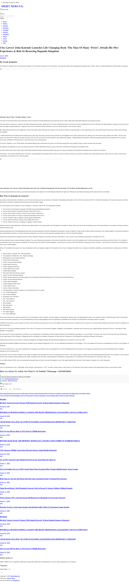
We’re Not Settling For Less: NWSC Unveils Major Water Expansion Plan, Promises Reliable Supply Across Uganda (39, 469)
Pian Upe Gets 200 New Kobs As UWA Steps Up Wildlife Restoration (23, 431)
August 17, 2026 (5, 463)
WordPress (16, 580)
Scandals (6, 30)
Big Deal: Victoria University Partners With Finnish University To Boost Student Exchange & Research (34, 403)
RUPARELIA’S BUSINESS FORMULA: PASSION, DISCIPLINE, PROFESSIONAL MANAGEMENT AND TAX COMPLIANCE (44, 412)
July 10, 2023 (4, 56)
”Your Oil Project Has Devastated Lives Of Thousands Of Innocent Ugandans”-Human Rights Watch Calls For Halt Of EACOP (37, 396)
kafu (1, 409)
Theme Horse (11, 578)
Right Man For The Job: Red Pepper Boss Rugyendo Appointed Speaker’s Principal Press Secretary (33, 479)
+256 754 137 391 (12, 381)
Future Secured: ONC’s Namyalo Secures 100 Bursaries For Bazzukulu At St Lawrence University (33, 497)
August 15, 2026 (5, 473)
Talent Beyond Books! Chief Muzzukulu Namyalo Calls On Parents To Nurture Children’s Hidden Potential (36, 488)
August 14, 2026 (5, 482)
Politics (5, 24)
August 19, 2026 (5, 435)
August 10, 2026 (5, 511)
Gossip (5, 41)
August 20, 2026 (5, 406)
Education (6, 34)
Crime (5, 39)
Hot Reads (3, 516)
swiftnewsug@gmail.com (11, 379)
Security (5, 32)
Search (2, 14)
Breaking (3, 399)
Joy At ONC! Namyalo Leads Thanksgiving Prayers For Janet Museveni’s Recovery (28, 459)
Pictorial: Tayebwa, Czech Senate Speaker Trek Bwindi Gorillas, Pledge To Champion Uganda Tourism (34, 507)
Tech (4, 43)
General (5, 26)
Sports (5, 36)
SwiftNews (3, 58)
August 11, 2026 (5, 501)
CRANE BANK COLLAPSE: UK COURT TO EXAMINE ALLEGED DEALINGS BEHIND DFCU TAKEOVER (38, 422)
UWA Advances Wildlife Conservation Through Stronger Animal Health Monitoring (28, 450)
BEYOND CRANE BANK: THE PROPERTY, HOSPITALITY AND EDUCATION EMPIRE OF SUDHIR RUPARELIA (40, 441)
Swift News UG (15, 576)
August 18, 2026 (5, 454)
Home (5, 21)
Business (5, 28)
